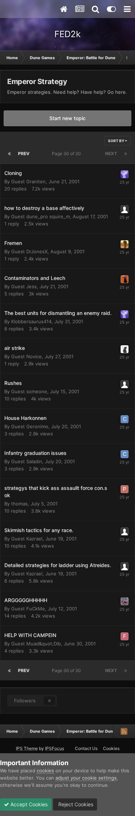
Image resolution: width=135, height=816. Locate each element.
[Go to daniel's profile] (125, 174)
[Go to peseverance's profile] (125, 489)
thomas (19, 503)
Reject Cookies (75, 804)
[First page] (9, 153)
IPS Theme (27, 748)
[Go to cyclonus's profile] (125, 419)
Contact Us (86, 748)
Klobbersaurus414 (31, 321)
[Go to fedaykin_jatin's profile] (125, 636)
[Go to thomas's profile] (125, 349)
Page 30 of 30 (67, 153)
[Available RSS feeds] (124, 731)
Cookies (111, 748)
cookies (45, 770)
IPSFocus (54, 748)
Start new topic (67, 118)
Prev (24, 153)
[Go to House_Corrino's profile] (125, 279)
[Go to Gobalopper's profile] (125, 601)
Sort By (116, 141)
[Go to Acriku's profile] (125, 244)
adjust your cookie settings (86, 778)
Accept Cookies (28, 804)
